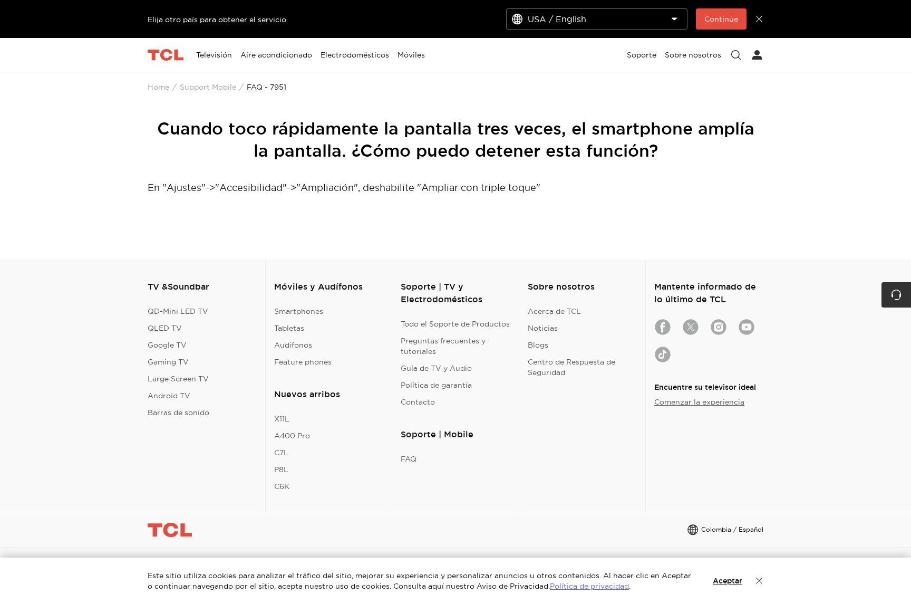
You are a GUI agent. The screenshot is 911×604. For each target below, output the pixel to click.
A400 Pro (292, 435)
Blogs (538, 345)
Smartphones (298, 311)
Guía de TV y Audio (436, 368)
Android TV (169, 395)
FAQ (408, 459)
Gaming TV (168, 362)
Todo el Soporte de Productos (455, 324)
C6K (281, 486)
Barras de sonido (178, 412)
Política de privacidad (589, 586)
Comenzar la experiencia (699, 402)
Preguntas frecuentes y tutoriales (443, 346)
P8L (281, 469)
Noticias (543, 328)
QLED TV (165, 328)
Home (158, 87)
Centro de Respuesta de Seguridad (571, 367)
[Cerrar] (759, 581)
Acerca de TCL (554, 311)
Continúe (721, 19)
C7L (281, 452)
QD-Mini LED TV (178, 311)
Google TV (167, 345)
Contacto (418, 402)
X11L (281, 419)
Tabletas (289, 328)
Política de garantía (436, 385)
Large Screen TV (178, 379)
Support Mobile (208, 87)
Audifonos (293, 345)
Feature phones (303, 362)
